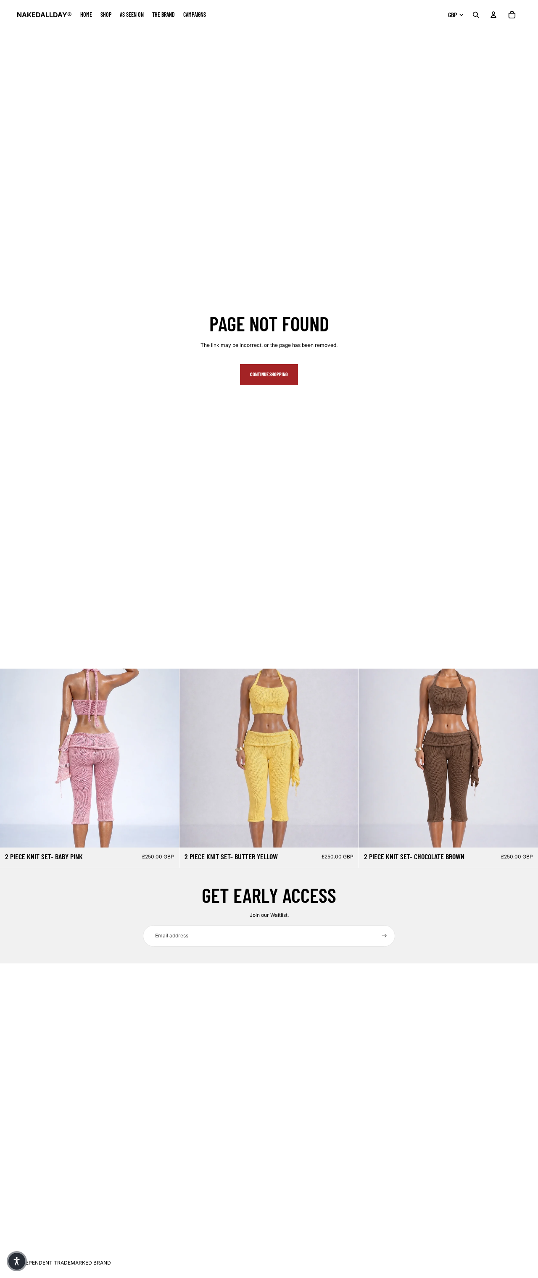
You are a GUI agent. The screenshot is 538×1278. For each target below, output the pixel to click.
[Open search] (476, 14)
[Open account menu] (493, 14)
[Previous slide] (12, 758)
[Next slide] (166, 758)
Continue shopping (269, 374)
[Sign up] (384, 936)
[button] (17, 1261)
